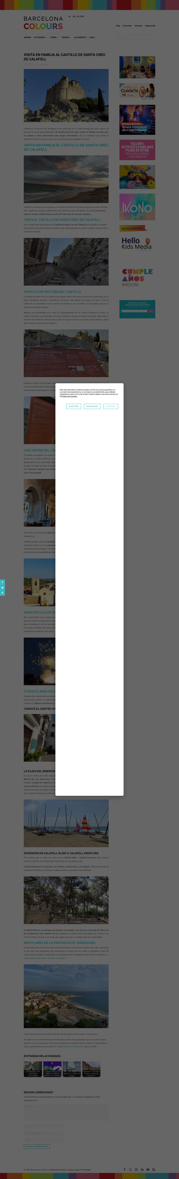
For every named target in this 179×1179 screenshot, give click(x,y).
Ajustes (111, 406)
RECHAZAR (92, 406)
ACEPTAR (73, 406)
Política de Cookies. (69, 396)
